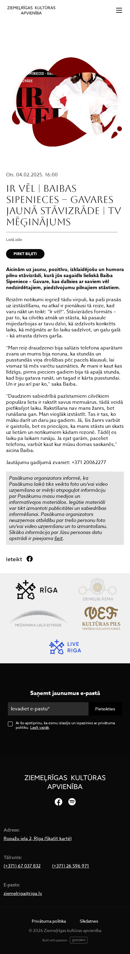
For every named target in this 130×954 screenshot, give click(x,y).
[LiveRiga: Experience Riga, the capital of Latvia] (65, 647)
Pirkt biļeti (25, 253)
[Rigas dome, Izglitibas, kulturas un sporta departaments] (36, 589)
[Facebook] (58, 802)
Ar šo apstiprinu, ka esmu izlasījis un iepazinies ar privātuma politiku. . (65, 725)
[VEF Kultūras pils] (101, 618)
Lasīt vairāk (39, 727)
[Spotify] (72, 802)
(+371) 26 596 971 (70, 866)
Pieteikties (105, 709)
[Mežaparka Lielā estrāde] (38, 618)
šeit (58, 538)
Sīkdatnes (89, 921)
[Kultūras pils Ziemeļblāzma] (97, 589)
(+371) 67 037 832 (22, 866)
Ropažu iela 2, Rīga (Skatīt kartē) (38, 838)
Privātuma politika (49, 921)
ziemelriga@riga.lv (23, 893)
